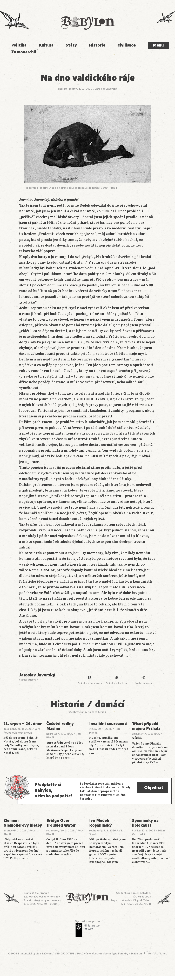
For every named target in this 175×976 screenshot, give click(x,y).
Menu (158, 45)
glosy (92, 729)
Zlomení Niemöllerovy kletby (22, 823)
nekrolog (52, 734)
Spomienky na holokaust (145, 823)
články (136, 830)
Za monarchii (23, 52)
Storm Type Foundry (115, 953)
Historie (97, 45)
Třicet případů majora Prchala (146, 726)
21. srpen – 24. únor (22, 723)
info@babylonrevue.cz (47, 900)
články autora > (28, 680)
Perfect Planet (157, 953)
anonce (8, 830)
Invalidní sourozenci (108, 723)
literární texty (67, 89)
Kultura (46, 45)
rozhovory (52, 830)
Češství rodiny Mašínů (60, 726)
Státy (71, 45)
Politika (18, 45)
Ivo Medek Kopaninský (100, 823)
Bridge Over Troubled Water (61, 823)
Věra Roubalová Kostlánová (21, 730)
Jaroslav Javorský (106, 89)
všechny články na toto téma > (88, 712)
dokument (9, 729)
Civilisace (126, 45)
